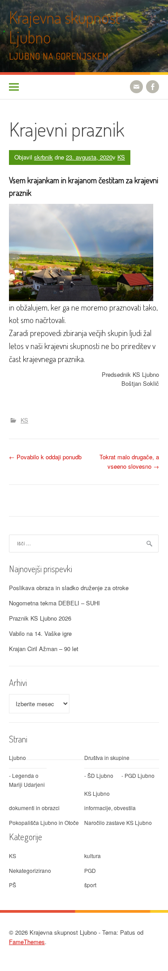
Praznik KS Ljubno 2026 (40, 618)
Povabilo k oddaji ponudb (45, 457)
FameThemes (27, 941)
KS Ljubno (97, 793)
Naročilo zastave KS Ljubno (118, 822)
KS (121, 157)
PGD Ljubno (140, 775)
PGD (90, 870)
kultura (92, 855)
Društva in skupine (106, 757)
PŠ (12, 885)
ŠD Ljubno (100, 775)
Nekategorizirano (30, 870)
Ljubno (17, 757)
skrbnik (43, 157)
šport (90, 885)
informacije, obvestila (110, 807)
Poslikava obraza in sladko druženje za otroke (69, 587)
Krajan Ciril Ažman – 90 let (43, 648)
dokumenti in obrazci (34, 807)
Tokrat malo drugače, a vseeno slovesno (129, 461)
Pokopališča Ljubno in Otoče (44, 822)
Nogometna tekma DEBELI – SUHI (54, 603)
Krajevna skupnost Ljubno (64, 27)
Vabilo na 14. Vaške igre (40, 633)
